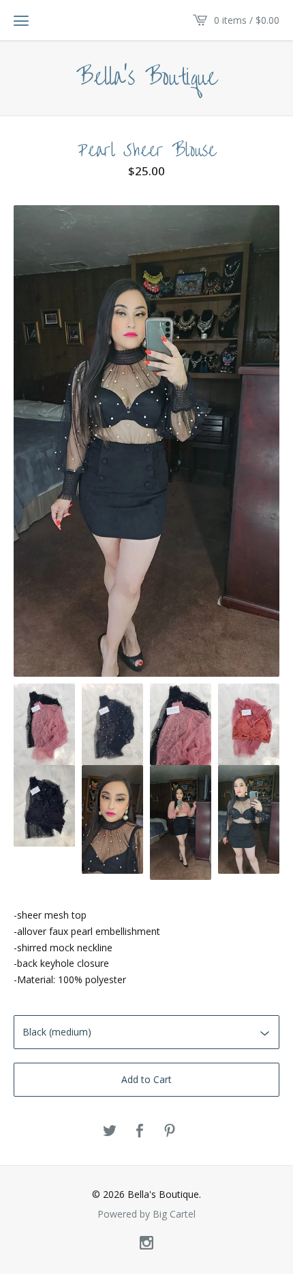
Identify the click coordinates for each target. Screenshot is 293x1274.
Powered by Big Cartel (146, 1214)
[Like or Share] (139, 1131)
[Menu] (21, 20)
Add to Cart (146, 1079)
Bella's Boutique (146, 78)
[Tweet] (110, 1131)
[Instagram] (146, 1243)
